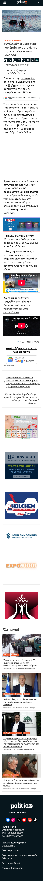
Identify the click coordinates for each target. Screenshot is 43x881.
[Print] (28, 60)
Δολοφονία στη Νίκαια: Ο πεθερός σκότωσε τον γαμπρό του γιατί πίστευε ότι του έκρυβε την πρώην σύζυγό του (23, 382)
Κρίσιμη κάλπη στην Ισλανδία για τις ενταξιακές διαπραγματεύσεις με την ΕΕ (21, 783)
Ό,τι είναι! (14, 654)
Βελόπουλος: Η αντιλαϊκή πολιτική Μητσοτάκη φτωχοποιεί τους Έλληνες (20, 702)
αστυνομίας (28, 78)
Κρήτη (12, 85)
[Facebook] (6, 60)
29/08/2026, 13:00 (9, 788)
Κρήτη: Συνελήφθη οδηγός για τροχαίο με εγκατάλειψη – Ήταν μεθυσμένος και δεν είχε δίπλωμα (20, 399)
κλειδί (7, 269)
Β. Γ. (27, 65)
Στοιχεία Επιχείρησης (13, 868)
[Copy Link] (33, 60)
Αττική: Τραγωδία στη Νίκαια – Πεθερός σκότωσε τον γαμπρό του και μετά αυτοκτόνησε (17, 305)
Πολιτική (26, 693)
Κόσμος (6, 774)
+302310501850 (15, 833)
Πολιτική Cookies (10, 850)
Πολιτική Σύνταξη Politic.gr (25, 707)
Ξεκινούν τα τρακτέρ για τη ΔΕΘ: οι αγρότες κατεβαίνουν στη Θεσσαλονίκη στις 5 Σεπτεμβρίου (21, 663)
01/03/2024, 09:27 (15, 65)
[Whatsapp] (19, 60)
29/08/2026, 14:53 (9, 668)
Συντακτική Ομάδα (11, 863)
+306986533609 (14, 836)
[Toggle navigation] (5, 2)
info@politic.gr (16, 830)
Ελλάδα (6, 654)
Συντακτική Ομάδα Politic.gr (25, 668)
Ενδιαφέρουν (16, 40)
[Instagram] (15, 60)
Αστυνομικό (7, 40)
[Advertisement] (21, 157)
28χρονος (10, 365)
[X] (10, 60)
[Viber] (24, 60)
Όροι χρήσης (8, 846)
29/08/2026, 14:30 (9, 707)
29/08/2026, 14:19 (9, 749)
